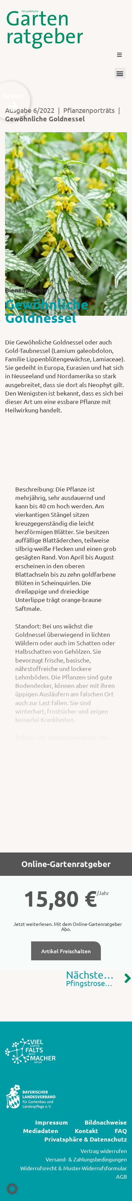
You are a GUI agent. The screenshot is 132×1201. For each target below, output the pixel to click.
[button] (119, 55)
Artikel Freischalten (66, 951)
